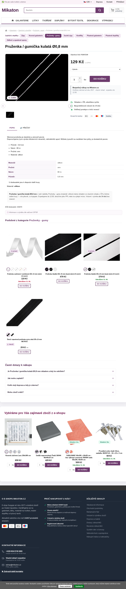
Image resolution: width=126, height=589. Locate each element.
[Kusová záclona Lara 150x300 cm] (18, 433)
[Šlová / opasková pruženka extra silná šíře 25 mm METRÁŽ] (24, 312)
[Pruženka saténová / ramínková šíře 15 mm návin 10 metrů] (24, 247)
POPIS (12, 128)
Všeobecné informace (95, 505)
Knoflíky (80, 36)
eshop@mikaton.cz (13, 565)
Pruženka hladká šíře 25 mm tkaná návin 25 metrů (101, 274)
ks (84, 80)
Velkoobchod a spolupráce (97, 533)
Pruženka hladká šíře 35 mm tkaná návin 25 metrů (63, 274)
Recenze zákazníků (94, 526)
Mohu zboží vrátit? (16, 392)
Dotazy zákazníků (94, 523)
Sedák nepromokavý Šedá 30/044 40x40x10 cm (48, 457)
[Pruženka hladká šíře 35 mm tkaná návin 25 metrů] (63, 247)
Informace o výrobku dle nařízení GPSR (23, 212)
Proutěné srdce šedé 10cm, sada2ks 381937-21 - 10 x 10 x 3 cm (109, 452)
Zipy (23, 36)
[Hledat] (99, 10)
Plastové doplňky (112, 36)
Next (70, 106)
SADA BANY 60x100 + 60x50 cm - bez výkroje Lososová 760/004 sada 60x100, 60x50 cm (78, 458)
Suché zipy (68, 36)
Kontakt (109, 2)
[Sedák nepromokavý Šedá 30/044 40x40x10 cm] (48, 433)
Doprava (99, 2)
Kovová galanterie (36, 36)
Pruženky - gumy (53, 36)
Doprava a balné (93, 519)
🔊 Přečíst (25, 128)
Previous (3, 106)
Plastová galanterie (94, 36)
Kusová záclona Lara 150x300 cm (18, 455)
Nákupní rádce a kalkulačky (98, 537)
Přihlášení (120, 2)
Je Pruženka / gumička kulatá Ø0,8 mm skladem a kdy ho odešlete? (36, 371)
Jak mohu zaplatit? (16, 378)
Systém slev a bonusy (95, 530)
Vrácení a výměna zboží (96, 515)
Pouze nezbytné (65, 586)
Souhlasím (79, 586)
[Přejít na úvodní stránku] (6, 30)
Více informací (52, 586)
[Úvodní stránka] (13, 21)
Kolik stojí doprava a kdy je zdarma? (23, 385)
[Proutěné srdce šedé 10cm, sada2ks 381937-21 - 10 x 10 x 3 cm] (109, 433)
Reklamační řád (93, 512)
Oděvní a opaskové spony (17, 40)
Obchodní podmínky (95, 508)
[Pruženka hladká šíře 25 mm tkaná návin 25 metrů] (102, 247)
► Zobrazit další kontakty (12, 571)
